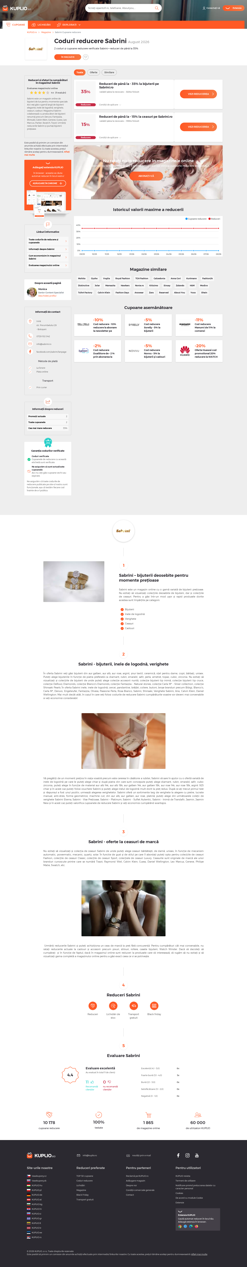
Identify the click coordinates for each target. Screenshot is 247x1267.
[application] (148, 236)
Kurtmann (191, 278)
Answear (139, 292)
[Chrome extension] (180, 1226)
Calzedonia (159, 278)
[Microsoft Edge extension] (191, 1226)
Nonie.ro (139, 285)
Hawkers (125, 285)
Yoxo (193, 292)
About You (179, 292)
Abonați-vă (146, 175)
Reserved (164, 292)
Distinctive (83, 285)
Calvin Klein (104, 292)
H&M (192, 285)
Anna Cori (176, 278)
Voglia (106, 278)
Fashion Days (122, 292)
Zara (151, 292)
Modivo (204, 285)
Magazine (46, 32)
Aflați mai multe (199, 1254)
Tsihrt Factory (85, 292)
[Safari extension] (186, 1226)
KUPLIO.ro (32, 32)
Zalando (180, 285)
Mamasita (110, 285)
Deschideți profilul (47, 296)
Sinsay (167, 285)
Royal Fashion (122, 278)
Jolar (97, 285)
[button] (196, 218)
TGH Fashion (141, 278)
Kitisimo (153, 285)
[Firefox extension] (197, 1226)
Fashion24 (207, 278)
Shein (204, 292)
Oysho (94, 278)
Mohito (82, 278)
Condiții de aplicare (109, 104)
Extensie (180, 1202)
